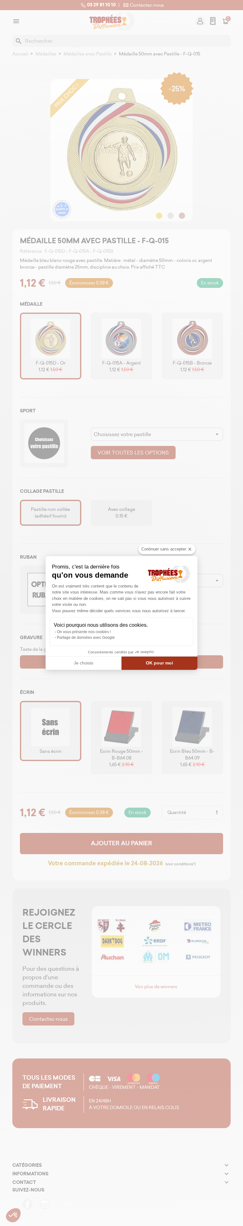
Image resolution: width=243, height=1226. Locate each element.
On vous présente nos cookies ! (84, 632)
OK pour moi (159, 662)
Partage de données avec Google (86, 637)
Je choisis (83, 662)
